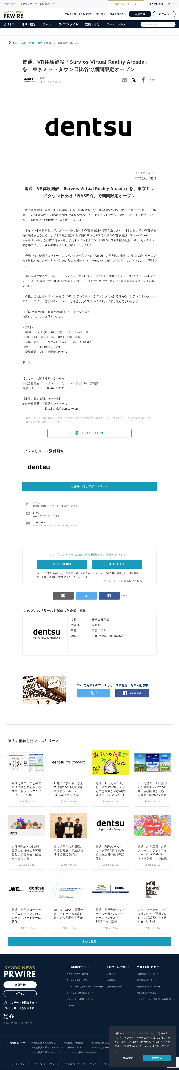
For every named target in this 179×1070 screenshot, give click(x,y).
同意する (157, 1057)
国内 (126, 4)
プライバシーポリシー (141, 1033)
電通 (40, 43)
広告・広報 (28, 43)
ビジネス (9, 24)
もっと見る (89, 941)
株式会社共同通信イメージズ (45, 1047)
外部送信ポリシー (73, 1064)
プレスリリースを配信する (78, 14)
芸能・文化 (92, 24)
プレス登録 (63, 564)
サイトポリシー (19, 1064)
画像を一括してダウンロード (89, 486)
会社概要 (111, 980)
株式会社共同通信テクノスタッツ (48, 1052)
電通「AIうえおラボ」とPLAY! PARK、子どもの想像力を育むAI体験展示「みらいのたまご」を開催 (110, 791)
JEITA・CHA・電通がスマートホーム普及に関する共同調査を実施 (68, 913)
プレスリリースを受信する (110, 14)
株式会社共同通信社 (73, 1042)
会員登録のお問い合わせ (147, 974)
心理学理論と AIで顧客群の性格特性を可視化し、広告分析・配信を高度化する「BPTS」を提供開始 (26, 854)
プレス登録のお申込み (146, 993)
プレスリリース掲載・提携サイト (81, 999)
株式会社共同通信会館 (102, 1042)
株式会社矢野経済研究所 (84, 1052)
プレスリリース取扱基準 (102, 1064)
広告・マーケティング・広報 (46, 516)
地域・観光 (29, 24)
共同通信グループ (115, 986)
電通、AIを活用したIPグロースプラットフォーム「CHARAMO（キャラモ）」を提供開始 (152, 854)
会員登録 (140, 14)
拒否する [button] (128, 1058)
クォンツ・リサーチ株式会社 (104, 1047)
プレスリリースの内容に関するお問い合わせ (156, 999)
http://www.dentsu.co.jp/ (108, 635)
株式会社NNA (75, 1047)
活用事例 (70, 1005)
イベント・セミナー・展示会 (64, 506)
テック (47, 24)
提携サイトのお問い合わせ (148, 986)
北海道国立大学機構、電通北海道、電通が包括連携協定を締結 (68, 850)
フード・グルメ (116, 24)
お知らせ (111, 974)
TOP (15, 43)
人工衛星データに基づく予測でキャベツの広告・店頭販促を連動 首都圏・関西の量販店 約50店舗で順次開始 (152, 791)
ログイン (164, 14)
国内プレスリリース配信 (77, 974)
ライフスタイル (68, 24)
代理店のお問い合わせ (146, 980)
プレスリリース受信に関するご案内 (122, 581)
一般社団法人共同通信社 (43, 1042)
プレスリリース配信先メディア (80, 993)
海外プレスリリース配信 (77, 980)
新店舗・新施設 (40, 506)
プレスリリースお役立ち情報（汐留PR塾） (85, 986)
